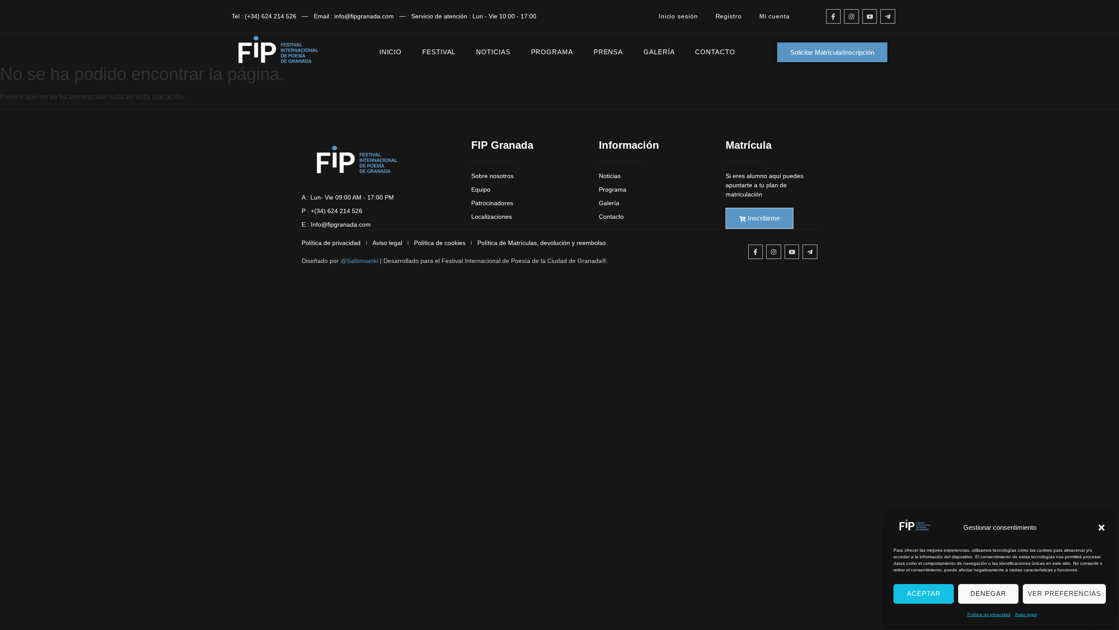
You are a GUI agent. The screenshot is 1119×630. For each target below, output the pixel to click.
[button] (1101, 527)
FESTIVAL (438, 52)
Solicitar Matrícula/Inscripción (832, 52)
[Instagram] (851, 16)
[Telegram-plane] (887, 16)
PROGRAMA (552, 52)
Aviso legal (1026, 614)
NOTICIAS (493, 52)
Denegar (988, 593)
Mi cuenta (774, 16)
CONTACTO (715, 52)
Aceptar (924, 593)
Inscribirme (764, 218)
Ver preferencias (1064, 593)
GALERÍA (658, 52)
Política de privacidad (989, 614)
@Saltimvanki (359, 260)
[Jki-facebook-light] (833, 16)
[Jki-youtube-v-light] (869, 16)
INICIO (390, 52)
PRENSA (608, 52)
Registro (729, 16)
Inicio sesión (678, 16)
